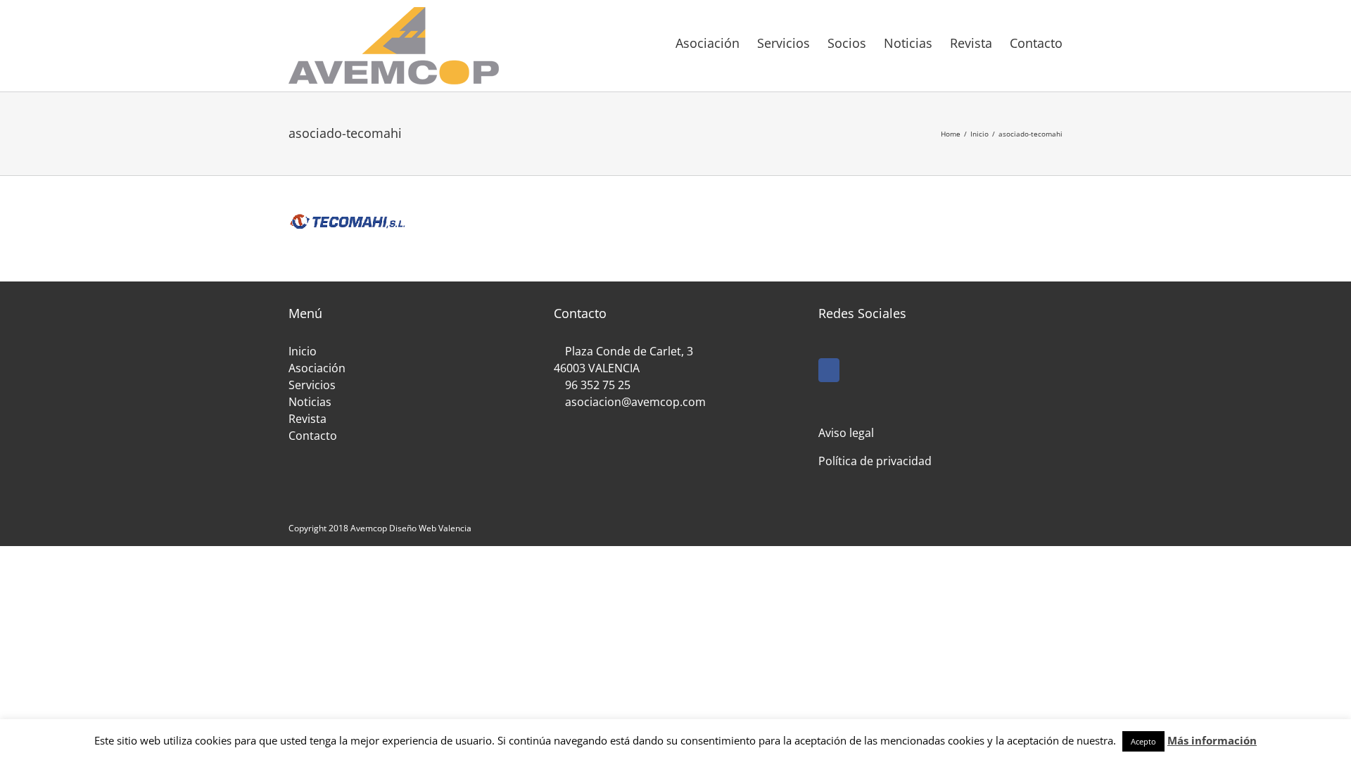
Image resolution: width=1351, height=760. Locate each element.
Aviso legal (846, 433)
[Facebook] (828, 370)
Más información (1212, 740)
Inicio (302, 351)
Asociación (316, 368)
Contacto (312, 435)
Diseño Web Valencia (430, 528)
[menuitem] (716, 42)
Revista (307, 418)
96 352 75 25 (597, 385)
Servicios (312, 385)
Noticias (309, 402)
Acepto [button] (1143, 741)
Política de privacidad (875, 461)
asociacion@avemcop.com (634, 402)
